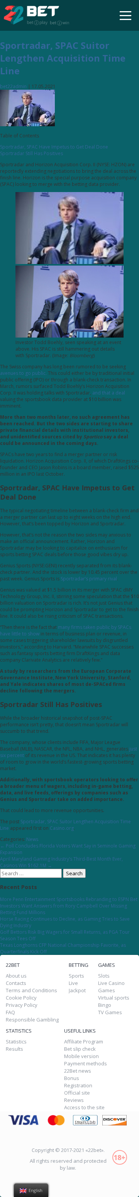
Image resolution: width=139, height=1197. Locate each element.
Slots (104, 976)
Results (14, 1049)
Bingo (104, 1005)
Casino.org (62, 828)
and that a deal (108, 393)
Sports (76, 976)
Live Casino (111, 983)
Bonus (71, 1078)
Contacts (16, 983)
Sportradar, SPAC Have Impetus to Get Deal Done (54, 147)
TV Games (110, 1012)
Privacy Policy (21, 1005)
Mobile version (81, 1056)
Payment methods (85, 1064)
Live (73, 983)
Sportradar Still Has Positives (31, 153)
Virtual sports (113, 998)
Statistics (16, 1042)
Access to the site (84, 1107)
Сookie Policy (21, 998)
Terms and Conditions (31, 990)
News (32, 839)
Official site (77, 1093)
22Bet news (77, 1071)
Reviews (74, 1100)
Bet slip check (80, 1049)
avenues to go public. (23, 373)
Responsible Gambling (32, 1020)
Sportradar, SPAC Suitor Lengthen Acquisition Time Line (62, 58)
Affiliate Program (83, 1042)
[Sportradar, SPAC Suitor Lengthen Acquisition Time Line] (27, 124)
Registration (78, 1085)
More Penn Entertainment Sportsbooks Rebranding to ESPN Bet (68, 899)
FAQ (10, 1012)
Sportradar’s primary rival (89, 578)
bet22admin (13, 86)
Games (106, 990)
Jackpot (77, 990)
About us (16, 976)
